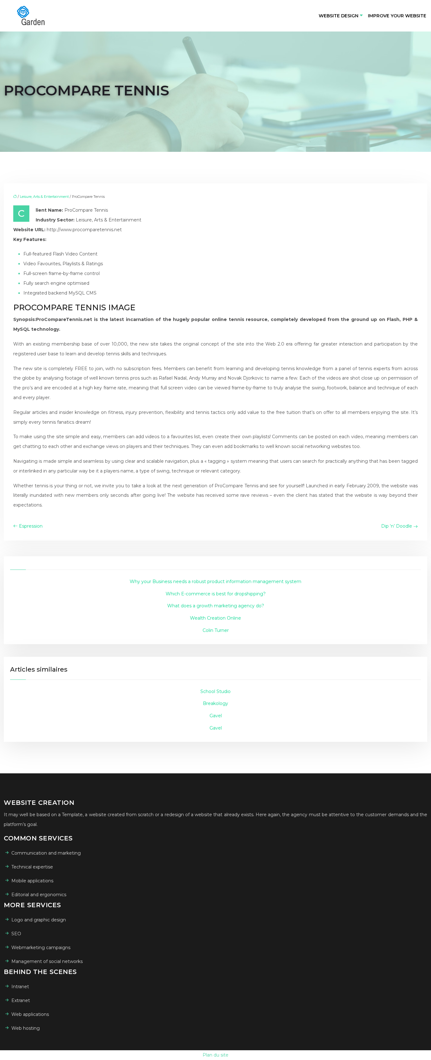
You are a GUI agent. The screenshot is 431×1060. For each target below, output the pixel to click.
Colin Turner (216, 630)
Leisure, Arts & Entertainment (44, 196)
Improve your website (397, 16)
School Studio (215, 691)
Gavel (216, 716)
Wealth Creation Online (215, 618)
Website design (338, 16)
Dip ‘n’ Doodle (396, 526)
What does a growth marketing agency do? (215, 606)
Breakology (215, 703)
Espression (31, 526)
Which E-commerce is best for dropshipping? (216, 594)
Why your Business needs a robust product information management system (215, 581)
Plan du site (215, 1055)
